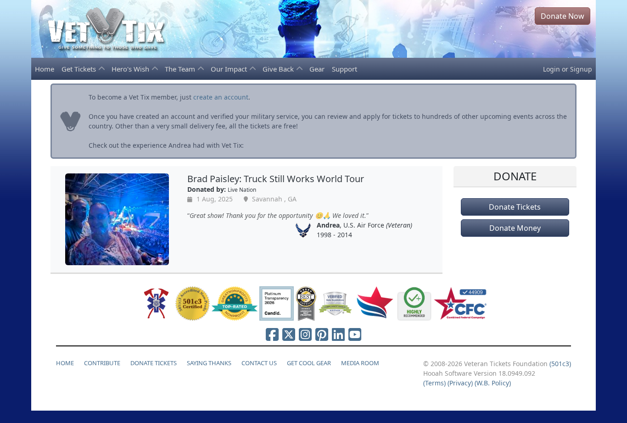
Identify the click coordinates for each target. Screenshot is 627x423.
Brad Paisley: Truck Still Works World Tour (275, 179)
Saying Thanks (209, 363)
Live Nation (242, 189)
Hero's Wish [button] (131, 68)
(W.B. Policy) (493, 382)
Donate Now (562, 16)
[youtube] (354, 334)
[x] (288, 334)
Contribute (102, 363)
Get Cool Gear (309, 363)
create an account (220, 97)
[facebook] (272, 334)
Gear (317, 68)
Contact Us (259, 363)
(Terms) (434, 382)
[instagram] (305, 334)
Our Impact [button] (230, 68)
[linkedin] (338, 334)
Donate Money (515, 228)
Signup (581, 69)
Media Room (360, 363)
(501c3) (560, 363)
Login (551, 69)
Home (44, 68)
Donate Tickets (515, 207)
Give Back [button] (279, 68)
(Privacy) (460, 382)
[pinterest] (321, 334)
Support (344, 68)
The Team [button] (181, 68)
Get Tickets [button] (80, 68)
